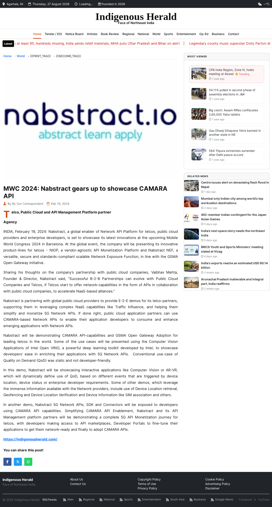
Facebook (245, 499)
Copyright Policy (149, 479)
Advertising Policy (217, 484)
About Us (76, 479)
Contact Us (78, 484)
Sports (168, 34)
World (156, 34)
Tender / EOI (53, 34)
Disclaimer (212, 488)
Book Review (110, 34)
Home (37, 34)
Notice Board (74, 34)
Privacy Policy (147, 488)
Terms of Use (147, 484)
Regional (128, 34)
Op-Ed (203, 34)
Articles (92, 34)
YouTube (263, 499)
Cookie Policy (214, 479)
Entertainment (186, 34)
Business (218, 34)
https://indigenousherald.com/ (30, 439)
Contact (233, 34)
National (143, 34)
